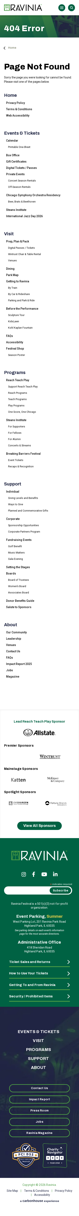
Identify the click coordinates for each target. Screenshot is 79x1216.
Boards (11, 573)
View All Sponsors (39, 826)
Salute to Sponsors (18, 607)
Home (12, 47)
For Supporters (16, 426)
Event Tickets (15, 460)
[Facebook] (33, 874)
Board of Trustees (18, 579)
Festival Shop (15, 348)
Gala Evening (15, 558)
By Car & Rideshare (19, 294)
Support (12, 484)
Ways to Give (15, 504)
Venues (12, 260)
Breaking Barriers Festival (23, 453)
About (10, 624)
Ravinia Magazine (39, 1133)
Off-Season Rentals (19, 186)
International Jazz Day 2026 (24, 216)
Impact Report (39, 1099)
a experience (39, 1201)
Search (71, 7)
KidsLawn (13, 321)
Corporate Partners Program (24, 531)
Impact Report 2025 (19, 664)
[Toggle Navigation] (61, 7)
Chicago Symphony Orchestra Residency (33, 195)
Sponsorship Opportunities (23, 525)
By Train (12, 287)
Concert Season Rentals (22, 180)
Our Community (16, 632)
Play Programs (16, 405)
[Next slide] (63, 753)
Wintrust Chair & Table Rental (24, 254)
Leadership (13, 638)
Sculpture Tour (16, 315)
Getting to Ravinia (17, 281)
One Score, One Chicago (22, 411)
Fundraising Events (19, 539)
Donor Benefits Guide (20, 600)
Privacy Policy (15, 103)
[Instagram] (23, 874)
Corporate (13, 519)
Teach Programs (17, 399)
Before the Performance (22, 308)
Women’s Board (17, 586)
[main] (39, 357)
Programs (15, 372)
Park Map (12, 275)
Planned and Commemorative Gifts (28, 510)
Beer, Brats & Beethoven (22, 201)
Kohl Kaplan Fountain (20, 327)
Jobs (9, 670)
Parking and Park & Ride (21, 300)
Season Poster (16, 355)
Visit (9, 233)
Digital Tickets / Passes (21, 167)
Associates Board (18, 592)
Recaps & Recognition (21, 466)
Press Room (39, 1110)
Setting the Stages (18, 567)
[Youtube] (44, 874)
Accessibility (14, 342)
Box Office (12, 155)
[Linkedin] (55, 874)
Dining (10, 268)
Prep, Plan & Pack (17, 241)
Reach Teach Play (17, 380)
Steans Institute (16, 209)
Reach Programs (17, 392)
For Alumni (14, 439)
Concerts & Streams (19, 445)
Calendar (12, 140)
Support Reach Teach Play (23, 386)
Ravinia (24, 7)
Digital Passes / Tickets (21, 247)
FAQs (9, 336)
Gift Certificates (16, 161)
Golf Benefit (15, 546)
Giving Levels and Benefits (23, 498)
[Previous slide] (15, 753)
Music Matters (16, 552)
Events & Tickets (22, 133)
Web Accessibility (17, 115)
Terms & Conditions (19, 109)
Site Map (12, 1190)
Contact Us (13, 651)
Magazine (12, 676)
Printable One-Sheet (19, 147)
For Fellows (14, 432)
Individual (12, 491)
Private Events (15, 174)
